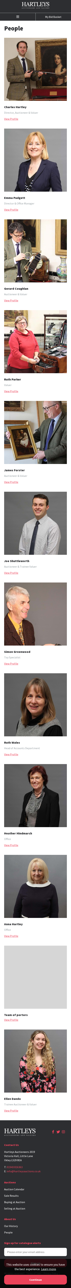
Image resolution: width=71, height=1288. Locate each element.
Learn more (48, 1269)
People (8, 1232)
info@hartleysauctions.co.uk (23, 1171)
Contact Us (11, 1145)
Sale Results (11, 1195)
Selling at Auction (14, 1208)
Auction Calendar (14, 1189)
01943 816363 (15, 1167)
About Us (10, 1219)
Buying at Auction (14, 1202)
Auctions (10, 1182)
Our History (11, 1226)
